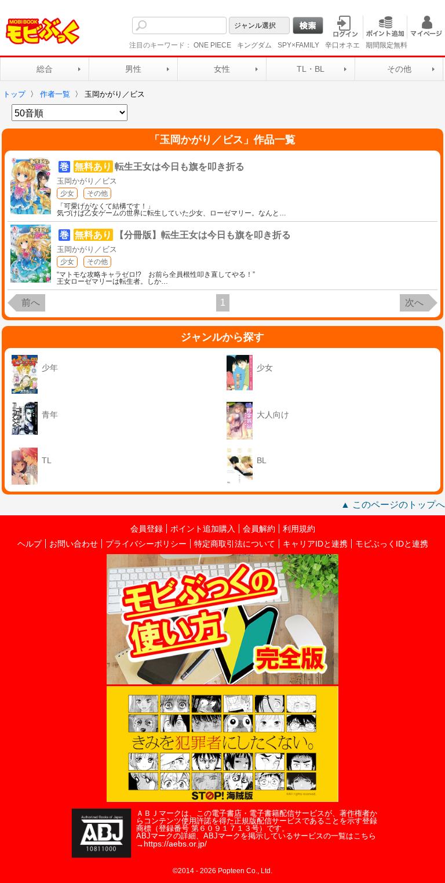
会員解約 (259, 528)
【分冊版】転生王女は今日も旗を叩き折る (203, 235)
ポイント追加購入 (202, 528)
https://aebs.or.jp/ (175, 843)
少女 (67, 193)
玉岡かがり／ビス (87, 181)
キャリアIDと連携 (315, 543)
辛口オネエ (342, 45)
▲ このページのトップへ (393, 505)
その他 (399, 69)
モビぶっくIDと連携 (391, 543)
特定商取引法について (234, 543)
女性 (222, 69)
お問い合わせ (73, 543)
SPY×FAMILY (298, 45)
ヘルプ (29, 543)
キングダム (254, 45)
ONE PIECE (212, 45)
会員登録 (146, 528)
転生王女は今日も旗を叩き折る (180, 166)
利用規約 (299, 528)
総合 (45, 69)
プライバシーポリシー (146, 543)
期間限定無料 (386, 45)
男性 (133, 69)
